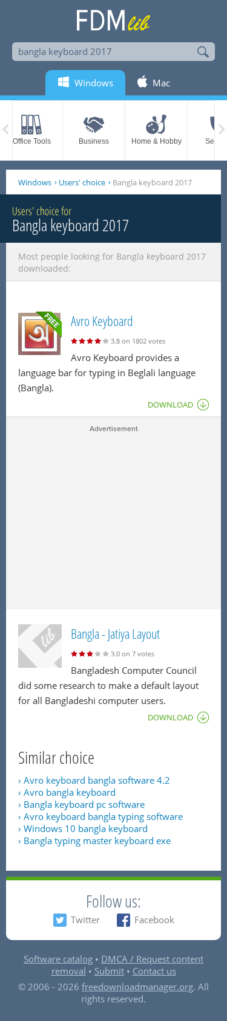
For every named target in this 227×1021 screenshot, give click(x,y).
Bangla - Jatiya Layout (115, 633)
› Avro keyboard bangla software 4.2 (94, 780)
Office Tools (32, 141)
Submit (109, 971)
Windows (34, 182)
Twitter (85, 920)
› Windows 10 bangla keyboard (83, 828)
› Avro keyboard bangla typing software (100, 816)
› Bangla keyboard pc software (81, 804)
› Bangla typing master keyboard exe (94, 840)
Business (94, 141)
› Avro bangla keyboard (67, 792)
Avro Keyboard (102, 321)
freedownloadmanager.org (137, 987)
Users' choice (82, 182)
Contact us (154, 971)
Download (170, 404)
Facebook (154, 920)
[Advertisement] (113, 518)
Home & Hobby (156, 141)
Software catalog (58, 959)
